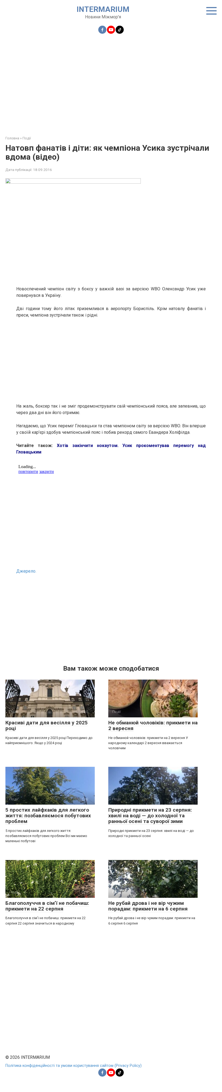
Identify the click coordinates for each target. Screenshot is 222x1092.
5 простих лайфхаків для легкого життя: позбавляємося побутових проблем (48, 815)
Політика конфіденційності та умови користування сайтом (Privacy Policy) (73, 1065)
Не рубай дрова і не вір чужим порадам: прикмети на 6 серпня (148, 906)
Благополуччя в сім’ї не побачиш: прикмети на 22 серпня (47, 906)
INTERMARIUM (103, 9)
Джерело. (26, 571)
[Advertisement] (111, 81)
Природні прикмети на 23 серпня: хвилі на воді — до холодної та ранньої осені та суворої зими (150, 815)
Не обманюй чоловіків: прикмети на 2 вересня (153, 725)
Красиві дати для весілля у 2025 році (46, 725)
